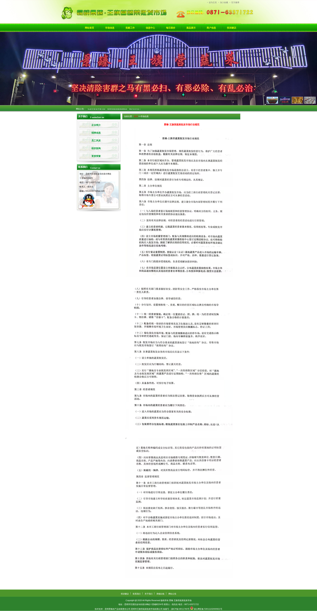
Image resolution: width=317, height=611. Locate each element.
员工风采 (96, 140)
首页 (136, 116)
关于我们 (149, 594)
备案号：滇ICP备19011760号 (176, 609)
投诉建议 (231, 27)
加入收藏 (224, 2)
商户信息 (211, 27)
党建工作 (130, 27)
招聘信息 (96, 133)
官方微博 (235, 2)
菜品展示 (191, 27)
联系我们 (137, 594)
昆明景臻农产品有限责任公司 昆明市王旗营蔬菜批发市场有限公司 (134, 609)
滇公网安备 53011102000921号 (208, 609)
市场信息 (109, 27)
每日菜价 (170, 27)
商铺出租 (160, 594)
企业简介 (96, 125)
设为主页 (213, 2)
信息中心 (150, 27)
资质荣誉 (96, 156)
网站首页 (89, 27)
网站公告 (172, 594)
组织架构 (96, 148)
